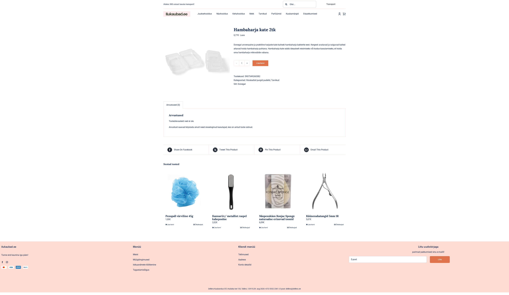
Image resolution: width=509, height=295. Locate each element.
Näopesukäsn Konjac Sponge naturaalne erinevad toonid (277, 217)
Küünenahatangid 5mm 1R (322, 216)
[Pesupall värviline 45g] (184, 191)
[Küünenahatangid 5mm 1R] (325, 191)
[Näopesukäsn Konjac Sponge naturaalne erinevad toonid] (278, 191)
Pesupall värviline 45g (179, 216)
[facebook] (2, 262)
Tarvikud (275, 80)
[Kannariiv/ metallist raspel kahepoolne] (231, 191)
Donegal (242, 84)
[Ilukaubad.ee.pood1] (176, 12)
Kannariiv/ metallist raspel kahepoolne (229, 217)
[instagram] (7, 262)
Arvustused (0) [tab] (173, 105)
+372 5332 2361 (272, 289)
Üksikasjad (199, 224)
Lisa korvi (260, 63)
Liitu (440, 259)
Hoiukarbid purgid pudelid (258, 80)
